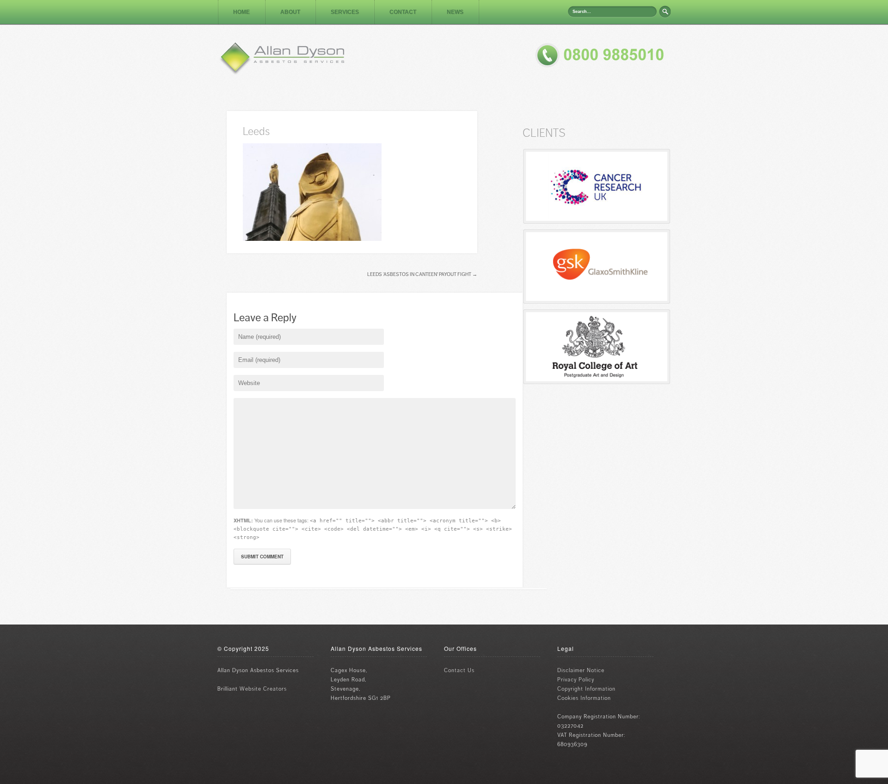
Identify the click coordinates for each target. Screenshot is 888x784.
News (455, 12)
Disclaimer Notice (580, 670)
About (290, 12)
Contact (402, 12)
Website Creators (263, 689)
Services (345, 12)
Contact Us (459, 670)
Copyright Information (586, 689)
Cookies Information (584, 698)
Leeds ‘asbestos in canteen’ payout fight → (422, 274)
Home (241, 12)
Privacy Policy (575, 679)
